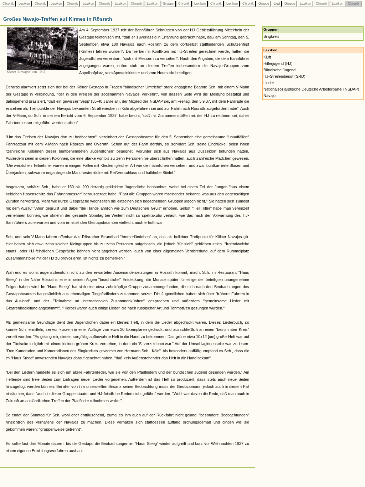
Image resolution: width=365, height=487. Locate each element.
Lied (277, 3)
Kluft (267, 57)
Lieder (268, 83)
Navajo (269, 95)
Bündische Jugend (279, 70)
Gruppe (168, 3)
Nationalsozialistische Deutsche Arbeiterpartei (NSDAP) (311, 89)
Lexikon (24, 3)
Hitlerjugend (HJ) (278, 63)
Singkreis (271, 36)
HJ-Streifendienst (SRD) (284, 76)
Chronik (8, 3)
